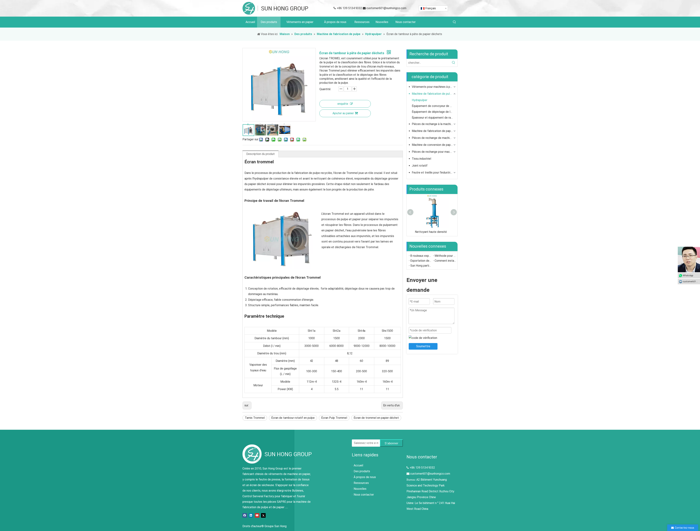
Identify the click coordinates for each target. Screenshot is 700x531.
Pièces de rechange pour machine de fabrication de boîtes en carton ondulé (434, 151)
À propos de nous (365, 477)
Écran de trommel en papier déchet (376, 418)
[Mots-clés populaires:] (454, 22)
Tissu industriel (421, 158)
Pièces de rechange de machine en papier (434, 138)
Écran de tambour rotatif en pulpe (293, 418)
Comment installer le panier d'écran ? (445, 260)
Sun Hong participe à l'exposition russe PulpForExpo (421, 265)
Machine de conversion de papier (433, 145)
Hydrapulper (419, 100)
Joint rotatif (419, 165)
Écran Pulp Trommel (334, 418)
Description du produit (260, 154)
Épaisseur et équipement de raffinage (434, 117)
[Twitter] (263, 515)
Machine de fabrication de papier (433, 131)
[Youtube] (257, 515)
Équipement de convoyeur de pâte (434, 106)
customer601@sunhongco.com (386, 8)
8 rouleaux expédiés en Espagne (421, 255)
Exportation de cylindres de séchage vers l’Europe (421, 260)
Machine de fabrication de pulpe (432, 93)
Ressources (361, 483)
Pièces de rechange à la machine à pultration (434, 124)
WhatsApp (688, 275)
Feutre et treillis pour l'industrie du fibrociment (434, 172)
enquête (342, 103)
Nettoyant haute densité (431, 232)
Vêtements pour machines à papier (434, 86)
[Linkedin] (251, 515)
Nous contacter (364, 494)
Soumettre (423, 346)
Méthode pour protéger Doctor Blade (445, 255)
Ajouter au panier (343, 113)
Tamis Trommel (255, 418)
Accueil (358, 465)
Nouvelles (360, 488)
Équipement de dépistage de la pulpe (434, 111)
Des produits (362, 471)
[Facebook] (244, 515)
